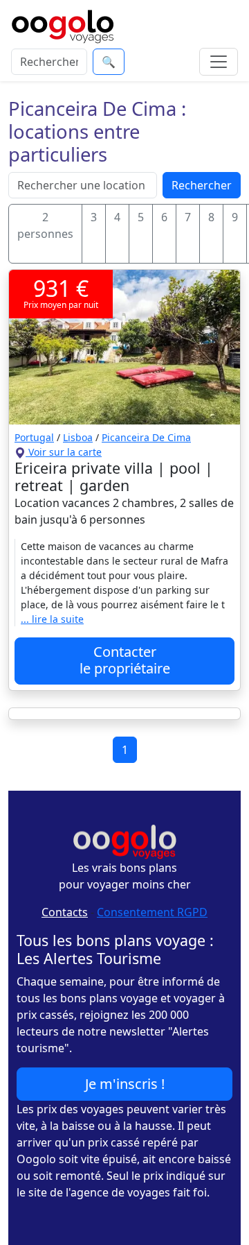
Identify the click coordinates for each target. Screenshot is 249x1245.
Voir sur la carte (64, 451)
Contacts (65, 912)
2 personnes (45, 225)
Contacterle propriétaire (125, 660)
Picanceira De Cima (146, 437)
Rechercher (202, 185)
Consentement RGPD (152, 912)
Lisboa (78, 437)
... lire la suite (52, 619)
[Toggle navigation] (218, 62)
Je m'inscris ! (125, 1083)
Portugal (34, 437)
